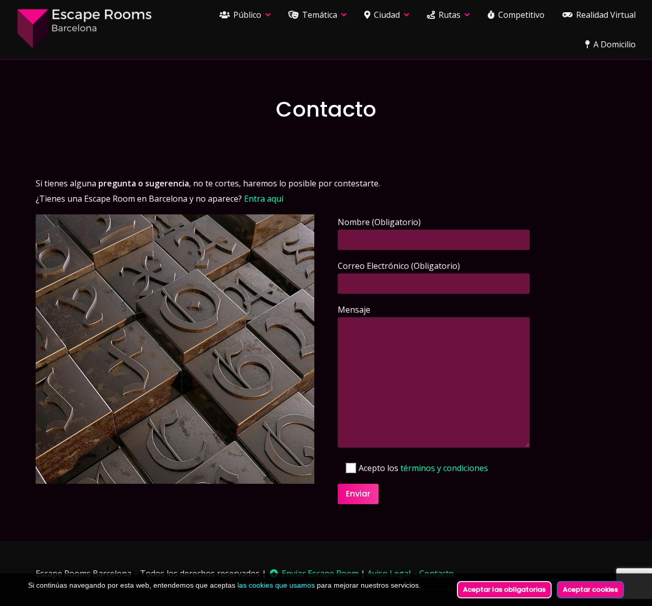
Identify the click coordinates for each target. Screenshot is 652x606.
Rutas (448, 14)
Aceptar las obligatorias (504, 589)
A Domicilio (613, 44)
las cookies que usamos (276, 585)
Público (246, 14)
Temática (318, 14)
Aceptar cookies (590, 589)
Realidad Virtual (605, 14)
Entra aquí (263, 198)
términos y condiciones (444, 468)
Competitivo (520, 14)
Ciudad (386, 14)
